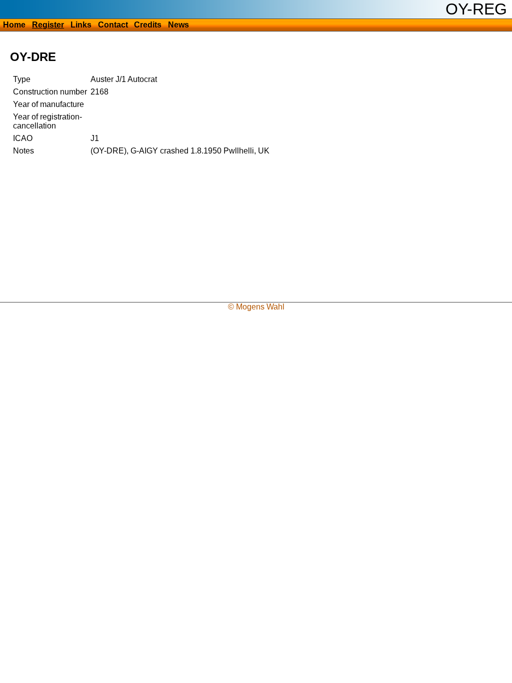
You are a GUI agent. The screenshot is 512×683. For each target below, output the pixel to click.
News (178, 24)
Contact (113, 24)
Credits (148, 24)
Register (48, 24)
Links (81, 24)
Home (14, 24)
